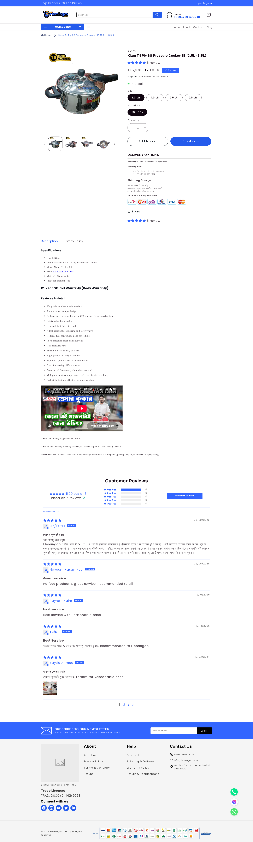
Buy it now (191, 141)
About (186, 27)
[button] (209, 15)
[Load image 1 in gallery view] (55, 144)
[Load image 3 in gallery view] (87, 144)
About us (90, 755)
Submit (204, 730)
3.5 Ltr (136, 97)
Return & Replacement (143, 774)
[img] (52, 520)
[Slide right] (115, 144)
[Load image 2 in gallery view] (71, 144)
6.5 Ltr (193, 97)
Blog (209, 27)
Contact (198, 27)
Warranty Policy (138, 767)
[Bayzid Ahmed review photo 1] (50, 688)
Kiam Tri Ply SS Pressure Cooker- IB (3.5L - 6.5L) (86, 35)
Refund (89, 774)
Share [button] (136, 211)
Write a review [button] (185, 495)
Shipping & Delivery (140, 761)
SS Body (137, 112)
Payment (133, 755)
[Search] (157, 15)
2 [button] (124, 705)
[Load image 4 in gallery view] (103, 144)
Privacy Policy (93, 761)
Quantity (133, 120)
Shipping (133, 76)
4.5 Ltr (155, 97)
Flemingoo (56, 831)
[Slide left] (44, 144)
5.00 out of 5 (76, 493)
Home (176, 27)
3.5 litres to (59, 271)
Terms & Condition (97, 767)
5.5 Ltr (174, 97)
